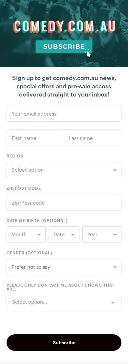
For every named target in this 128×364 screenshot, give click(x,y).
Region (15, 156)
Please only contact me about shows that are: (61, 287)
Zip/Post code (24, 188)
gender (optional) (29, 253)
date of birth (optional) (37, 220)
